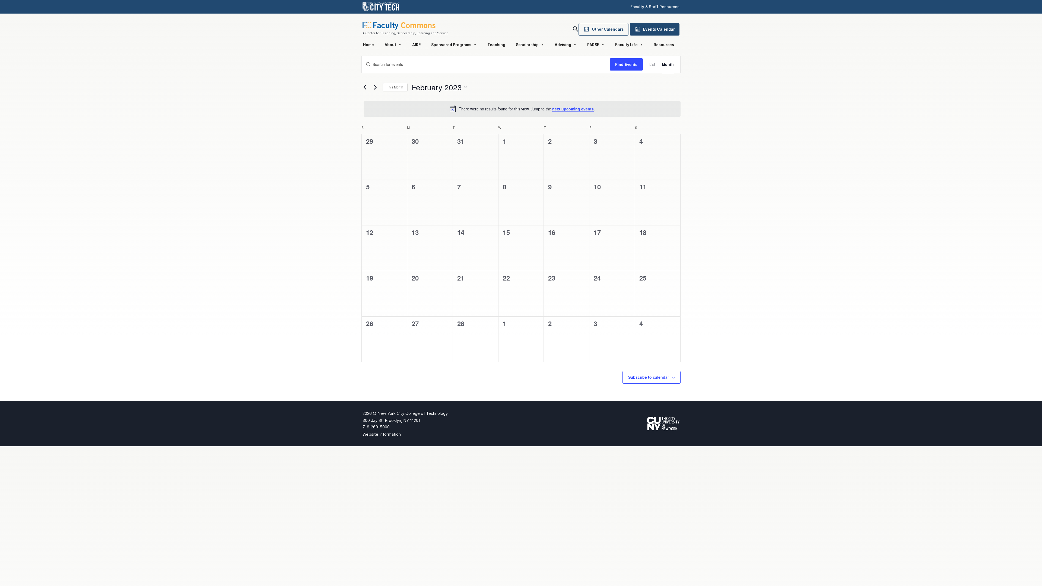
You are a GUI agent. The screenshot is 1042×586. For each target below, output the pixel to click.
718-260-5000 (376, 426)
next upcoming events (573, 109)
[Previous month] (364, 87)
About (390, 44)
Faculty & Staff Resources (654, 6)
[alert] (522, 108)
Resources (664, 44)
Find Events (626, 64)
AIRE (416, 44)
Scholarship (527, 44)
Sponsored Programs (451, 44)
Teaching (496, 44)
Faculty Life (626, 44)
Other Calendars (608, 29)
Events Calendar (659, 29)
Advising (563, 44)
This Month (395, 87)
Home (368, 44)
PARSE (593, 44)
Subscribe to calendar (648, 377)
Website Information (382, 434)
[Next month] (375, 87)
